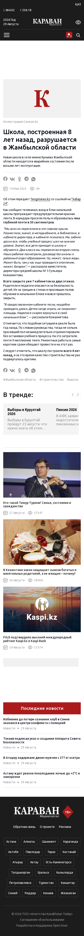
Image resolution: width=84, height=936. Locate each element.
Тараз (51, 852)
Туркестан (46, 883)
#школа (72, 379)
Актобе (13, 852)
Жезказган (68, 893)
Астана (11, 841)
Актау (34, 862)
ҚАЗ (78, 4)
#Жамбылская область (19, 379)
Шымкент (49, 841)
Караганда (70, 841)
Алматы (29, 841)
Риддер (30, 893)
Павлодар (33, 852)
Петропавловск (20, 883)
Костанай (69, 852)
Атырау (17, 862)
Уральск (43, 872)
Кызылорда (64, 872)
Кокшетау (68, 883)
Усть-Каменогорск (59, 862)
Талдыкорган (20, 872)
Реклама (65, 826)
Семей (12, 893)
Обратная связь (24, 826)
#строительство (51, 379)
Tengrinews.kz (40, 199)
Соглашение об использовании (42, 919)
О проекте (47, 826)
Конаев (48, 893)
